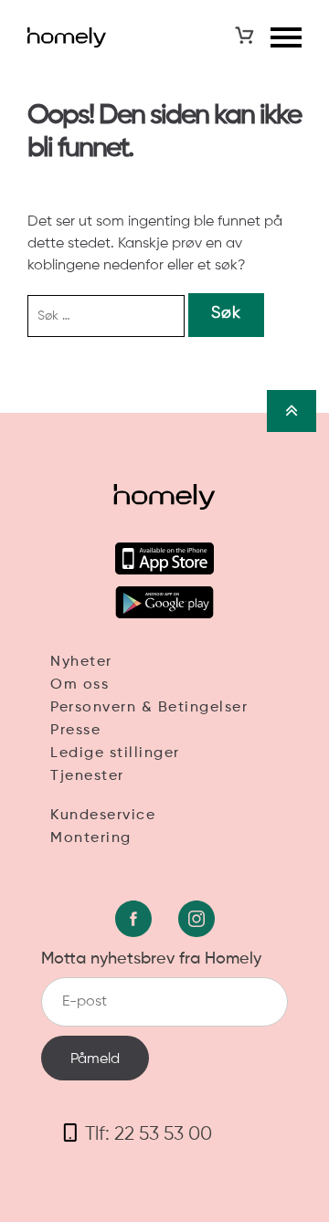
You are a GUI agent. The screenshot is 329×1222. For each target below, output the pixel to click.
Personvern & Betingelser (149, 708)
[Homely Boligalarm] (66, 37)
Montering (91, 838)
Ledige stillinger (115, 753)
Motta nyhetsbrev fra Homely (151, 959)
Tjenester (87, 776)
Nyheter (81, 662)
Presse (75, 730)
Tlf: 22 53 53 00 (148, 1134)
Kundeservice (102, 815)
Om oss (79, 685)
